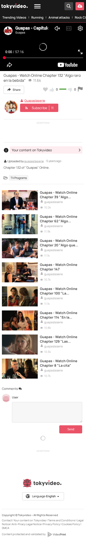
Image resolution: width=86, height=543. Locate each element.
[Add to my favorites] (45, 89)
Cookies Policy (71, 524)
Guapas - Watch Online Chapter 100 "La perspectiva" (58, 290)
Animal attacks (59, 17)
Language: (44, 496)
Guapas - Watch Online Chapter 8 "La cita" (58, 363)
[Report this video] (80, 89)
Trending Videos (14, 17)
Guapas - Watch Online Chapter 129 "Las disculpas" (58, 339)
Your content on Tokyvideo (30, 520)
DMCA (5, 528)
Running (37, 17)
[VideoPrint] (56, 534)
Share (16, 90)
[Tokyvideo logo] (43, 484)
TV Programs (19, 178)
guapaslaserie (34, 161)
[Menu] (37, 6)
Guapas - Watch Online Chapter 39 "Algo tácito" (58, 194)
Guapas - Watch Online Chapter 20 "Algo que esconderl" (58, 242)
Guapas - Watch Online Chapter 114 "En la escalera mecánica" (58, 315)
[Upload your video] (79, 6)
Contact (7, 520)
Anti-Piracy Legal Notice (26, 524)
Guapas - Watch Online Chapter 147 (58, 266)
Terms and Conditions (61, 520)
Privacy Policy (51, 524)
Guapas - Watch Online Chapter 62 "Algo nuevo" (58, 218)
